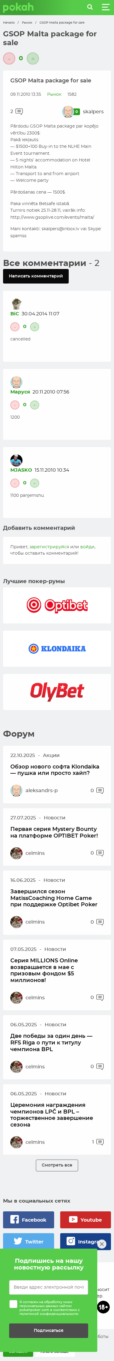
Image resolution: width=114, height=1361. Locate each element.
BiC (14, 313)
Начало (9, 22)
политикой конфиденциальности (48, 1314)
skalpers (93, 111)
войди (87, 547)
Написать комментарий (36, 276)
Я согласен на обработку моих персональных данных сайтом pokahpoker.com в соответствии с (49, 1308)
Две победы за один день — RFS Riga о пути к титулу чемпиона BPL (51, 1043)
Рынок (27, 22)
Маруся (20, 392)
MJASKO (21, 470)
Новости (54, 817)
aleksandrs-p (42, 790)
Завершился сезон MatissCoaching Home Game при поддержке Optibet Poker (54, 898)
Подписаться (49, 1330)
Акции (51, 755)
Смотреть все (57, 1165)
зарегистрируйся (49, 547)
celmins (35, 853)
